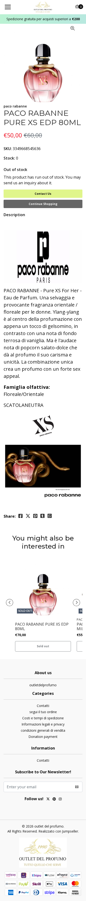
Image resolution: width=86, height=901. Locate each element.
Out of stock (15, 169)
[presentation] (9, 602)
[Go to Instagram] (60, 799)
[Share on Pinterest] (35, 516)
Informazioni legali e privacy (43, 724)
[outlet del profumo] (43, 7)
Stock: (9, 158)
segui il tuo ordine (43, 712)
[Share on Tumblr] (42, 516)
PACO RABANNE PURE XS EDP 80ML (42, 626)
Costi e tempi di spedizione (43, 718)
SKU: (8, 148)
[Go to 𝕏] (48, 799)
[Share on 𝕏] (28, 516)
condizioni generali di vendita (43, 730)
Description (14, 214)
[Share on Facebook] (20, 516)
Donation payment (43, 736)
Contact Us (43, 194)
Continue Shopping (43, 204)
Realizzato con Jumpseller (58, 831)
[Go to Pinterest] (54, 799)
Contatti (43, 705)
